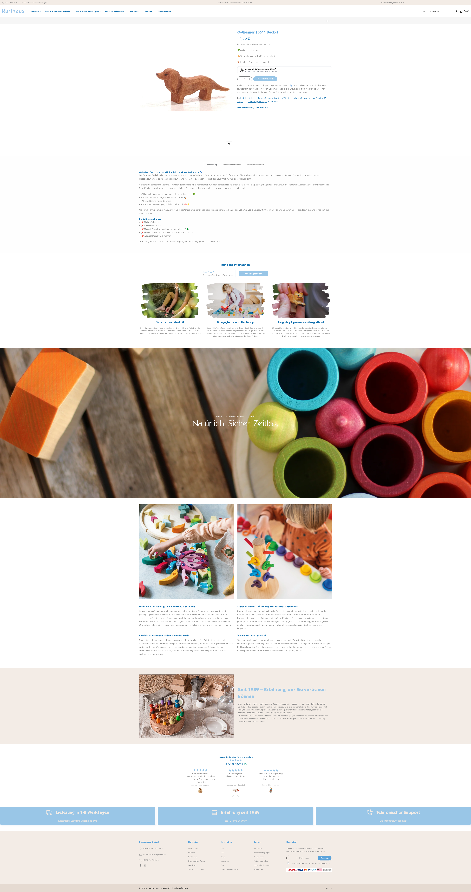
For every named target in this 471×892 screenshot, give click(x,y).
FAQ (222, 853)
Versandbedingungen (262, 853)
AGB (222, 865)
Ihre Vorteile (192, 857)
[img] (235, 760)
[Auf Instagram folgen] (145, 865)
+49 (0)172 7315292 (12, 3)
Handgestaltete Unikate (196, 861)
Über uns (224, 848)
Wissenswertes (164, 11)
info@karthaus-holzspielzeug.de (35, 3)
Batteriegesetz (259, 869)
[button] (233, 797)
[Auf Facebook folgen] (140, 865)
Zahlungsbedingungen (262, 865)
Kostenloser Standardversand (230, 3)
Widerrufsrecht (259, 857)
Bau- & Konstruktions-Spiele (57, 11)
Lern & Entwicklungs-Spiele (87, 11)
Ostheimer (35, 11)
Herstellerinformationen (255, 165)
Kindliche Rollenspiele (114, 11)
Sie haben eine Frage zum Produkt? (252, 107)
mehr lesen (303, 92)
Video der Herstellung (196, 869)
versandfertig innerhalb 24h (394, 3)
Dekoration (134, 11)
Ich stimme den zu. (311, 863)
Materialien (192, 865)
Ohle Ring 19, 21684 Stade (153, 848)
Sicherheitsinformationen (232, 165)
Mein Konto (258, 848)
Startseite (191, 853)
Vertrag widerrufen (261, 861)
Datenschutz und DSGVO (230, 869)
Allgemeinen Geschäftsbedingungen (315, 863)
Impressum (225, 861)
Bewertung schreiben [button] (253, 274)
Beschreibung (212, 165)
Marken (148, 11)
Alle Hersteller (193, 848)
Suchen (329, 888)
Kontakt (223, 857)
